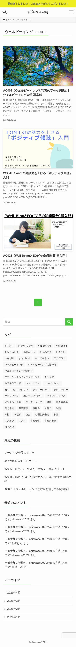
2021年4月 (13, 592)
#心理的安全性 (25, 345)
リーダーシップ (34, 402)
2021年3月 (13, 600)
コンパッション (52, 383)
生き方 (22, 420)
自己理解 (35, 420)
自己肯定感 (50, 420)
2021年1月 (13, 617)
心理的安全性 (42, 414)
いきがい (60, 352)
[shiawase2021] (38, 12)
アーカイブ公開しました (19, 452)
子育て (47, 408)
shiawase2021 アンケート (20, 460)
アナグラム (59, 358)
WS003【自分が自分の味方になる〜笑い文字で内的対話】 (37, 478)
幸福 (7, 414)
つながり (9, 358)
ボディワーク (12, 395)
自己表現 (9, 427)
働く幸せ (9, 408)
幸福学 (17, 414)
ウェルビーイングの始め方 (42, 364)
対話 (58, 408)
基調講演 (23, 408)
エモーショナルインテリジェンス (22, 377)
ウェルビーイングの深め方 (19, 370)
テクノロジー (61, 389)
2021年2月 (13, 608)
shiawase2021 (20, 519)
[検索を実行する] (69, 322)
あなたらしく (12, 352)
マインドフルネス (56, 395)
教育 (56, 414)
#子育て (9, 345)
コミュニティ (33, 383)
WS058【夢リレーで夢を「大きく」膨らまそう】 (34, 469)
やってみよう (42, 358)
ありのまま (45, 352)
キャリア (49, 377)
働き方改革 (62, 402)
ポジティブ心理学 (32, 395)
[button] (4, 12)
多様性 (36, 408)
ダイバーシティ (41, 389)
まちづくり (24, 358)
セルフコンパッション (16, 389)
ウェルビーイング (14, 364)
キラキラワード (13, 383)
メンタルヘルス (13, 402)
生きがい (9, 420)
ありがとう (29, 352)
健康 (49, 402)
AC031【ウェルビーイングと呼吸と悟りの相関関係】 (37, 489)
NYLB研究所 (44, 345)
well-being (61, 345)
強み (28, 414)
